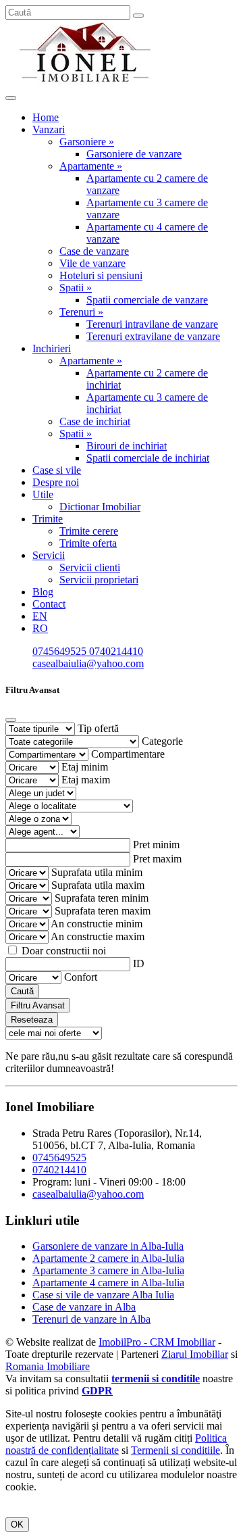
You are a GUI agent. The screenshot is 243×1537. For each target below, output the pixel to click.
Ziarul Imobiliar (194, 1354)
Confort (80, 977)
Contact (48, 604)
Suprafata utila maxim (97, 885)
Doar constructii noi (64, 950)
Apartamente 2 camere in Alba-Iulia (108, 1258)
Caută (22, 991)
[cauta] (138, 16)
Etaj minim (84, 767)
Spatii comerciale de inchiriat (147, 458)
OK (17, 1524)
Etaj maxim (85, 779)
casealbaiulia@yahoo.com (88, 663)
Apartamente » (90, 166)
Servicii (48, 555)
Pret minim (156, 844)
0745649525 (60, 651)
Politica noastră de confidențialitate (116, 1444)
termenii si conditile (155, 1378)
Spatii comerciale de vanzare (147, 300)
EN (39, 616)
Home (45, 117)
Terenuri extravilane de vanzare (153, 336)
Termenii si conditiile (175, 1450)
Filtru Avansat (38, 1005)
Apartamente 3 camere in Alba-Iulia (108, 1270)
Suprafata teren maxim (103, 911)
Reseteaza (32, 1020)
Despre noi (55, 482)
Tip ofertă (98, 728)
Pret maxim (157, 858)
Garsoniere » (86, 141)
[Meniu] (10, 98)
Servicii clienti (89, 567)
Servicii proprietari (98, 579)
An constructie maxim (97, 936)
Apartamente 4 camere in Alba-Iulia (108, 1282)
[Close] (10, 720)
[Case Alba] (86, 82)
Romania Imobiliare (47, 1366)
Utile (42, 494)
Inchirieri (51, 348)
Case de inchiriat (94, 421)
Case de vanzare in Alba (84, 1307)
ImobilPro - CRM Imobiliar (157, 1342)
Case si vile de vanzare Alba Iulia (103, 1294)
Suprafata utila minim (96, 872)
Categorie (162, 741)
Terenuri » (81, 312)
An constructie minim (96, 923)
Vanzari (48, 129)
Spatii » (75, 287)
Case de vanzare (94, 251)
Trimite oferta (88, 543)
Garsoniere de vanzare (134, 154)
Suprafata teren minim (101, 898)
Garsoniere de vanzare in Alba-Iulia (108, 1246)
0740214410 (116, 651)
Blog (42, 591)
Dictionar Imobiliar (99, 506)
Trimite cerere (88, 531)
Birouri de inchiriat (126, 446)
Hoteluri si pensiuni (100, 275)
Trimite (47, 518)
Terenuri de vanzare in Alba (91, 1319)
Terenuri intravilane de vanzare (152, 324)
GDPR (97, 1390)
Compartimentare (128, 754)
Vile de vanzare (92, 263)
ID (138, 963)
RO (40, 628)
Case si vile (56, 470)
